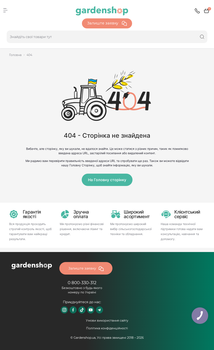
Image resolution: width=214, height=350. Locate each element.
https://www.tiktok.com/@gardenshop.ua (81, 309)
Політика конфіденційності (107, 328)
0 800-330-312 (82, 282)
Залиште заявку (103, 23)
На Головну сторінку (107, 180)
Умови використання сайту (107, 320)
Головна (15, 55)
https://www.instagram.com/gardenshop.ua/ (64, 309)
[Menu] (5, 10)
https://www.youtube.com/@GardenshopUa (90, 309)
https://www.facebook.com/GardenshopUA (73, 309)
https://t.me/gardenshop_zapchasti (99, 309)
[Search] (202, 37)
